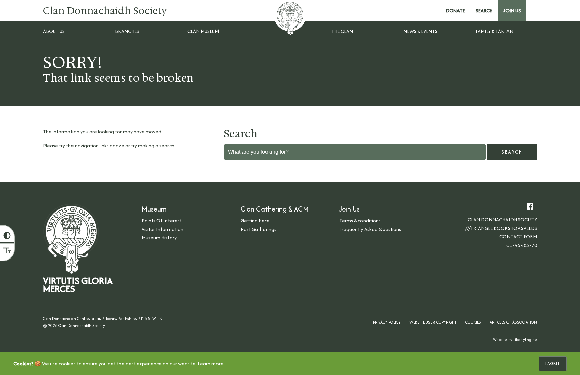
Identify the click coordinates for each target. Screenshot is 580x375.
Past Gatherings (258, 229)
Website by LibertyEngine (515, 339)
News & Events (420, 31)
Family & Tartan (494, 31)
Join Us (512, 10)
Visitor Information (162, 229)
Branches (127, 31)
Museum (154, 209)
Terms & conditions (360, 220)
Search (484, 10)
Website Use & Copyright (433, 322)
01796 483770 (521, 245)
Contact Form (518, 236)
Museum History (159, 237)
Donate (455, 10)
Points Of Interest (162, 220)
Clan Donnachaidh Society (105, 10)
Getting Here (255, 220)
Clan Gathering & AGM (275, 209)
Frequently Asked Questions (370, 229)
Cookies (473, 322)
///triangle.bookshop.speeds (501, 228)
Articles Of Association (513, 322)
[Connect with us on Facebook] (530, 206)
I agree (552, 363)
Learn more (211, 363)
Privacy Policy (387, 322)
